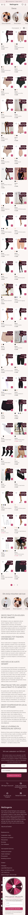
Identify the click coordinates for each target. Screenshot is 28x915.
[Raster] (24, 28)
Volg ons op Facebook (6, 826)
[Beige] (15, 44)
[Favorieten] (22, 4)
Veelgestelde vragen (6, 835)
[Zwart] (1, 44)
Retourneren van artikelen (7, 837)
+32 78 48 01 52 (5, 872)
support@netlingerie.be (6, 868)
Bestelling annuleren (6, 858)
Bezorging (3, 842)
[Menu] (2, 4)
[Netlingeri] (14, 4)
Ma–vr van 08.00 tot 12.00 (7, 870)
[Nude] (15, 228)
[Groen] (6, 228)
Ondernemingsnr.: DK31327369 (8, 874)
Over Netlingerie (5, 844)
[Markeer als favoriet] (3, 32)
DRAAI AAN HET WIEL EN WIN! (14, 908)
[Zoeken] (5, 4)
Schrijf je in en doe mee (14, 775)
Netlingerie (3, 865)
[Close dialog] (4, 878)
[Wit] (5, 228)
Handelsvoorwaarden (6, 851)
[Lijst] (26, 28)
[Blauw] (1, 228)
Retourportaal (4, 840)
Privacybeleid (4, 856)
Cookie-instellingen (5, 854)
